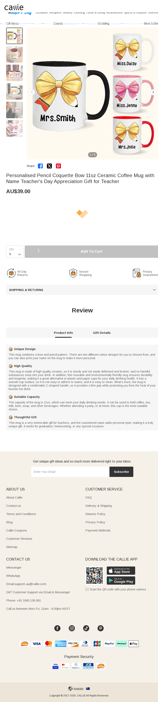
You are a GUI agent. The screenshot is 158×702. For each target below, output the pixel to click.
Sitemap (11, 547)
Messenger (13, 567)
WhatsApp (13, 575)
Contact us (13, 505)
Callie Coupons (16, 530)
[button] (153, 92)
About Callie (14, 497)
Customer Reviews (19, 538)
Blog (9, 522)
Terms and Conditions (21, 514)
